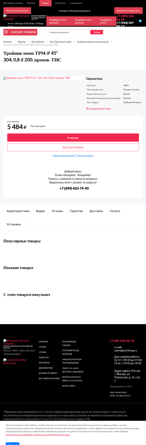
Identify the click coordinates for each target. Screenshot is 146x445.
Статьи (42, 352)
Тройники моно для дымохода (93, 41)
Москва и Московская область (75, 10)
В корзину (73, 137)
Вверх (136, 421)
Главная (43, 342)
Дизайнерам (46, 368)
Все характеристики (98, 108)
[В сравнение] (136, 122)
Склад (42, 347)
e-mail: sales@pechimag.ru (125, 348)
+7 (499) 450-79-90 (74, 188)
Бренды (22, 41)
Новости (44, 358)
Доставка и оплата (49, 379)
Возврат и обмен (48, 373)
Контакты (44, 363)
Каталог (7, 41)
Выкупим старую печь (128, 10)
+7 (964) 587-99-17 (125, 24)
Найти (97, 32)
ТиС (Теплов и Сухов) (60, 41)
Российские (38, 41)
